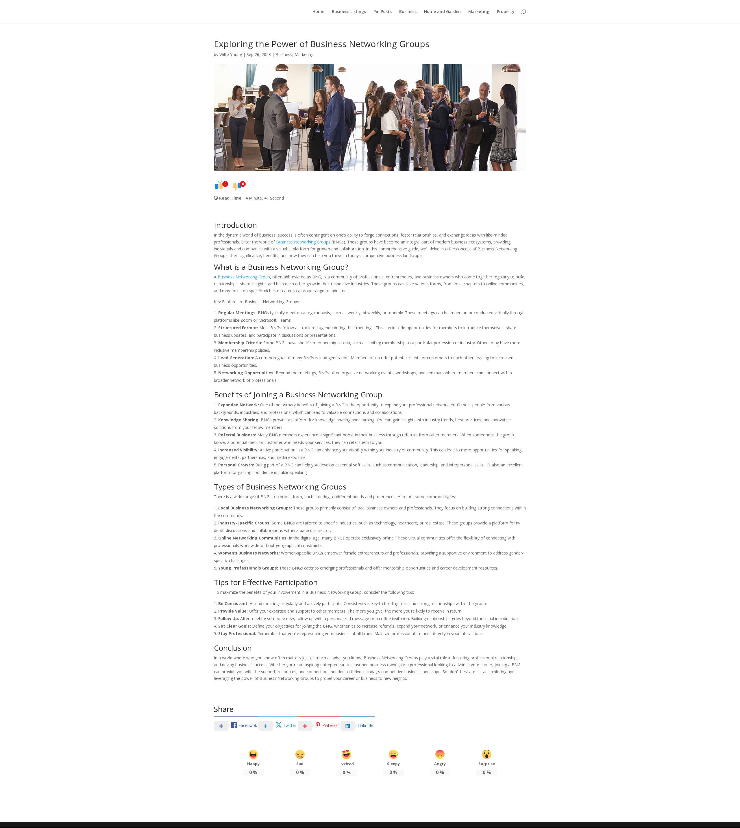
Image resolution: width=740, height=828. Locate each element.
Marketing (478, 12)
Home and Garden (442, 12)
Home (318, 12)
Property (506, 12)
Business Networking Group (244, 277)
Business (408, 12)
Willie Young (230, 54)
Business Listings (349, 12)
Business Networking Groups (303, 242)
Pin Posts (382, 12)
